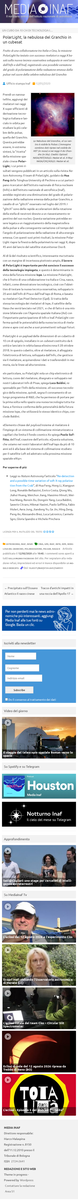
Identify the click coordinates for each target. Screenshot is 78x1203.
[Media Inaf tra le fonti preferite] (39, 631)
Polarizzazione (33, 548)
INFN (58, 543)
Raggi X (56, 548)
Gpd (46, 543)
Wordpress (26, 1180)
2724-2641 (18, 1161)
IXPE (64, 543)
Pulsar (47, 548)
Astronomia (13, 543)
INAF (23, 543)
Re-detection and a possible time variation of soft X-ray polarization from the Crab (42, 480)
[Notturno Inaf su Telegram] (39, 827)
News (30, 543)
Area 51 (10, 1191)
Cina (40, 543)
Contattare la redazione (20, 1185)
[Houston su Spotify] (39, 799)
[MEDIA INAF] (39, 13)
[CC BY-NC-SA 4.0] (48, 531)
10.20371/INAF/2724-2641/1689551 (46, 567)
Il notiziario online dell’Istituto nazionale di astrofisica (39, 16)
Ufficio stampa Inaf (18, 83)
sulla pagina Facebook (21, 558)
